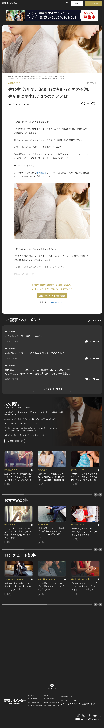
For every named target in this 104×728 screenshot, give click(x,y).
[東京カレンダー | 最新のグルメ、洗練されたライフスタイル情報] (10, 3)
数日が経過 (41, 172)
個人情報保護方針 (49, 698)
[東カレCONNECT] (52, 15)
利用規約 (46, 695)
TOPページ (31, 695)
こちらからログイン (56, 302)
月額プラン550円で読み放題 (52, 295)
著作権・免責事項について (51, 702)
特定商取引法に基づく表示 (51, 705)
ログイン (77, 3)
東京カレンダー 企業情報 (35, 705)
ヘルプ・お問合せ (33, 698)
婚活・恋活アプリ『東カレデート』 (71, 700)
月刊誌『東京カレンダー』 (68, 696)
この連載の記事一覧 (15, 441)
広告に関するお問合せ (34, 702)
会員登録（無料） (93, 3)
